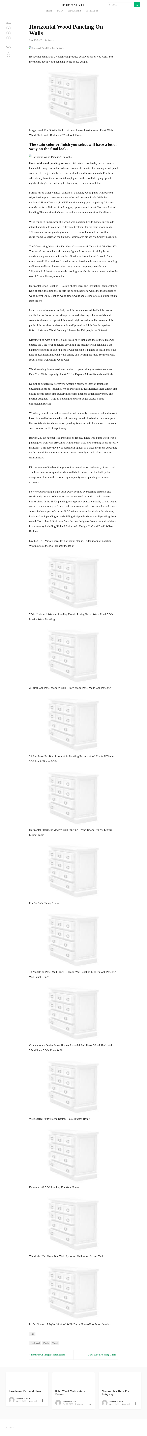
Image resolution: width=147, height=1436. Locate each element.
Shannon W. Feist (23, 1398)
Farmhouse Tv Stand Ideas (25, 1391)
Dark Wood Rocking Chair (102, 1354)
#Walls (46, 1343)
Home (49, 11)
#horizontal (35, 1343)
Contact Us (92, 11)
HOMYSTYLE (73, 5)
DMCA (60, 11)
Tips (32, 1334)
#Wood (55, 1343)
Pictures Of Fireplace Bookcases (48, 1354)
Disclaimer (74, 11)
